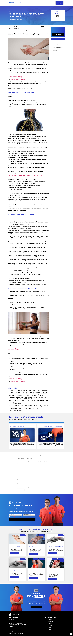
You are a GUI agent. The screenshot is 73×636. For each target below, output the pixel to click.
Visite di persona (31, 2)
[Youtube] (14, 619)
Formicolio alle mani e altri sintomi (58, 45)
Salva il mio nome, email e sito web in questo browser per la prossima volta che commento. (35, 487)
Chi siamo (52, 2)
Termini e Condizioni (12, 631)
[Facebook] (10, 619)
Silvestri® (21, 633)
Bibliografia (55, 50)
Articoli (43, 2)
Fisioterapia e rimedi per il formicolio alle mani (58, 48)
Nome (18, 475)
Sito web (18, 483)
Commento (19, 463)
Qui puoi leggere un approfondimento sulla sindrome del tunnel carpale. (25, 175)
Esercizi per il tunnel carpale (18, 426)
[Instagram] (12, 619)
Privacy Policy (17, 516)
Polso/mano (12, 19)
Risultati (25, 2)
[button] (22, 435)
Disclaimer (10, 629)
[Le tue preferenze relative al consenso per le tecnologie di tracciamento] (71, 634)
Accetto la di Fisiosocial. (17, 516)
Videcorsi (38, 2)
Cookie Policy (11, 628)
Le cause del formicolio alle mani (57, 42)
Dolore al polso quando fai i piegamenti (50, 426)
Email (18, 479)
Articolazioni (42, 559)
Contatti (47, 2)
